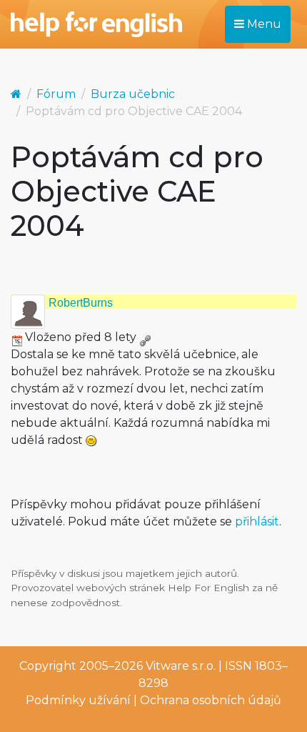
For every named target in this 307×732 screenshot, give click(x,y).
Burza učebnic (133, 94)
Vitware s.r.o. (181, 666)
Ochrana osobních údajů (210, 700)
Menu (262, 24)
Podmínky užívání (78, 700)
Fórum (56, 94)
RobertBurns (81, 303)
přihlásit (257, 521)
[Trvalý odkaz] (145, 337)
